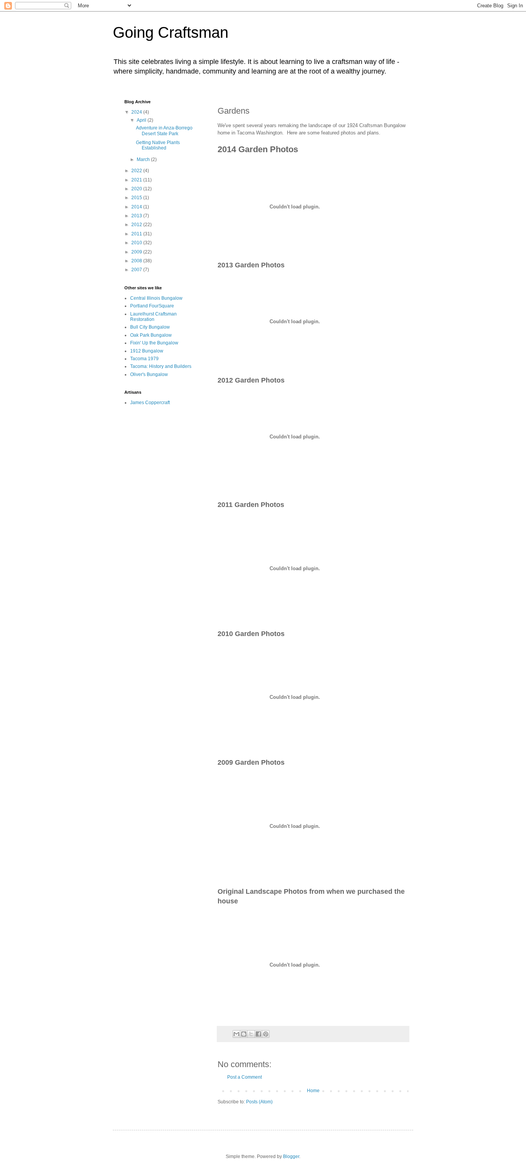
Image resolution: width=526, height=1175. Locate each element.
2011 (137, 234)
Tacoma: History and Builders (160, 366)
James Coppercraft (150, 402)
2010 (137, 242)
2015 (137, 197)
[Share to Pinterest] (266, 1034)
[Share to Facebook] (258, 1034)
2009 (137, 252)
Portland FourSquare (152, 306)
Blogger (291, 1156)
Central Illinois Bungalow (156, 298)
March (144, 159)
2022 (137, 170)
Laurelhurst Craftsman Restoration (153, 316)
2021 (137, 180)
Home (313, 1090)
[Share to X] (251, 1034)
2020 (137, 188)
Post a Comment (244, 1077)
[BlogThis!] (244, 1034)
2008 (137, 261)
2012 (137, 224)
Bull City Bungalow (150, 327)
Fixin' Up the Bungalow (154, 343)
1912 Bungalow (146, 351)
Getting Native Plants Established (158, 145)
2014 (137, 207)
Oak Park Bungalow (151, 335)
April (142, 120)
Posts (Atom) (259, 1101)
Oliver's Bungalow (149, 374)
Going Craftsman (170, 32)
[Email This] (236, 1034)
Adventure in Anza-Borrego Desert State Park (164, 130)
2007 (137, 269)
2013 (137, 215)
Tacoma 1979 (144, 358)
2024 (137, 112)
